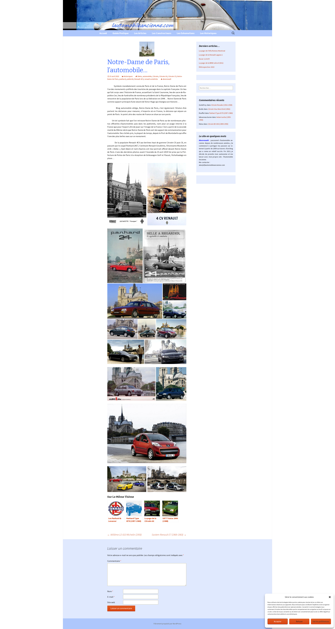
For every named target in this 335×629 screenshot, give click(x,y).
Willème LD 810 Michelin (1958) (124, 534)
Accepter (277, 621)
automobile (147, 76)
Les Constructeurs (161, 33)
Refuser (299, 621)
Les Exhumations (185, 33)
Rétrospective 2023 (206, 67)
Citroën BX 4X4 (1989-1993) (218, 124)
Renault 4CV (138, 79)
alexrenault (167, 79)
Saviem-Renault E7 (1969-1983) (169, 534)
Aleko (139, 76)
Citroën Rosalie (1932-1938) (221, 105)
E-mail (111, 596)
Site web (111, 602)
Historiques (128, 76)
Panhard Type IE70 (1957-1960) (221, 113)
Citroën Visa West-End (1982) (219, 109)
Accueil (103, 33)
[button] (329, 597)
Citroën (155, 76)
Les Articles (140, 33)
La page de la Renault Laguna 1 (211, 55)
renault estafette (151, 79)
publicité (130, 79)
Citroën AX (163, 76)
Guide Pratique (121, 33)
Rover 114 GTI (204, 59)
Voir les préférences (321, 621)
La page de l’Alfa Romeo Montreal (212, 51)
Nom (110, 591)
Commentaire (114, 561)
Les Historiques (208, 33)
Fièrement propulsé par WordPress (167, 623)
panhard (122, 79)
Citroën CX (172, 76)
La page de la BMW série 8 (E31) (211, 63)
